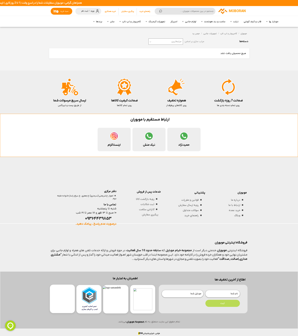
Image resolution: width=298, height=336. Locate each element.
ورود (92, 11)
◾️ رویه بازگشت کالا (147, 199)
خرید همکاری (110, 11)
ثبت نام (84, 11)
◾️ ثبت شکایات (149, 204)
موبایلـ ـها (273, 21)
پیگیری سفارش (127, 11)
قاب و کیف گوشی (252, 21)
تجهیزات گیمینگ (156, 21)
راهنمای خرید (144, 11)
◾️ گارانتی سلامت (148, 209)
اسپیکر (173, 21)
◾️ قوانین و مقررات (192, 200)
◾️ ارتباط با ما (236, 205)
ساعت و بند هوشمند (214, 21)
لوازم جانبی (190, 21)
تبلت (236, 21)
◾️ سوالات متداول (193, 210)
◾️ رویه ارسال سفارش (190, 205)
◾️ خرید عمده (236, 210)
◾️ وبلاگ (239, 215)
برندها (99, 21)
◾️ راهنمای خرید (193, 215)
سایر (112, 21)
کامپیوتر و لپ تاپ (131, 21)
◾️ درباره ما (237, 200)
